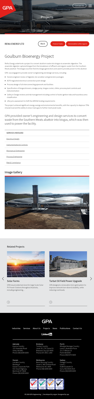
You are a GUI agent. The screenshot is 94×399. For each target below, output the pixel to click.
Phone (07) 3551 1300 (44, 353)
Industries (16, 328)
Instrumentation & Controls (17, 144)
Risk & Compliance (13, 162)
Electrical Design (12, 139)
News (55, 328)
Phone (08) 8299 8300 (21, 353)
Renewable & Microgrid (77, 44)
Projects (46, 328)
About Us (36, 328)
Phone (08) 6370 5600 (68, 355)
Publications (65, 328)
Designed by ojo (63, 394)
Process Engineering (14, 156)
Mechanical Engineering (15, 150)
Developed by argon (50, 394)
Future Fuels (58, 44)
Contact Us (79, 6)
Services (26, 328)
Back (43, 43)
